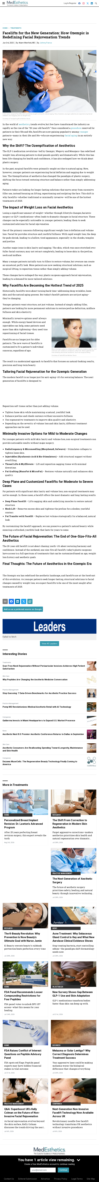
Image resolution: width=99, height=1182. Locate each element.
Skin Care (6, 676)
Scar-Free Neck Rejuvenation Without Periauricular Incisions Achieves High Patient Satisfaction (44, 667)
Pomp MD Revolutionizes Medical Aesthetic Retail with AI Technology (37, 707)
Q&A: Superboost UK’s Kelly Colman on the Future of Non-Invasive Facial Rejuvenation (22, 1113)
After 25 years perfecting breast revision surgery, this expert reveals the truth (25, 835)
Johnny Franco (46, 43)
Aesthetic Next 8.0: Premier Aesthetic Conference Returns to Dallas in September (43, 734)
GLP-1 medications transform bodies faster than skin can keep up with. (71, 1002)
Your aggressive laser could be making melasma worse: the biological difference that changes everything (72, 1065)
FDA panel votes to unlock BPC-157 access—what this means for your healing (22, 1007)
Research (56, 815)
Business (56, 1045)
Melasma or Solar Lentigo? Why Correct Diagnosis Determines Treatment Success (71, 1054)
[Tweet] (23, 601)
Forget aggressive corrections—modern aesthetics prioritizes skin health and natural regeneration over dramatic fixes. (72, 835)
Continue (63, 1170)
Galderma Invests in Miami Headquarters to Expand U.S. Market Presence (39, 720)
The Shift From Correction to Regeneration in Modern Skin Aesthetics (69, 824)
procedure (76, 128)
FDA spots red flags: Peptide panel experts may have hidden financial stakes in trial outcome (22, 1065)
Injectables (57, 987)
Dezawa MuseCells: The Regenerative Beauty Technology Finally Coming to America (40, 763)
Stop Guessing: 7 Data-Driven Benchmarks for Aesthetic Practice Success (39, 693)
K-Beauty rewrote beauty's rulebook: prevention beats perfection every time (25, 947)
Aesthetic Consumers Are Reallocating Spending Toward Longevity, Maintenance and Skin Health (43, 749)
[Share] (11, 601)
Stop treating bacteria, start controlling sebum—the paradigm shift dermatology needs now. (73, 948)
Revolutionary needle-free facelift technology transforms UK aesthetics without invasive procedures (72, 1124)
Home (5, 28)
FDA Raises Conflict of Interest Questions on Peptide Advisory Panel (22, 1054)
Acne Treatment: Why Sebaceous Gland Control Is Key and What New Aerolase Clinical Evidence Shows (73, 937)
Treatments (15, 28)
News (5, 731)
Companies (7, 717)
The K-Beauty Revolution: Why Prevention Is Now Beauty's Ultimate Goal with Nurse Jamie (23, 937)
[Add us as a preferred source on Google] (29, 601)
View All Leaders (49, 643)
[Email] (5, 601)
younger (83, 131)
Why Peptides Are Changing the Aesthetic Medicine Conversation (35, 679)
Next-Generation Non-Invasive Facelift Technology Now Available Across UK (72, 1113)
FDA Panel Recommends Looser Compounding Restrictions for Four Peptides (23, 996)
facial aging (71, 135)
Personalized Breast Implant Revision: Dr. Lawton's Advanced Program (23, 824)
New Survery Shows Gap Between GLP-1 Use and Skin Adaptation (72, 994)
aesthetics (24, 124)
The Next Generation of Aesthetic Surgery (72, 880)
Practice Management (10, 690)
